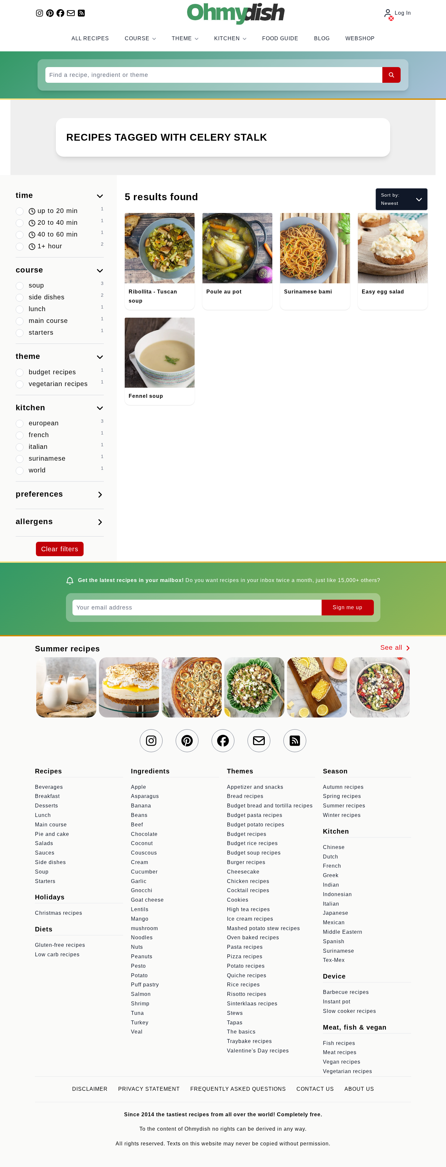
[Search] (391, 75)
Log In (403, 13)
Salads (44, 843)
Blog (322, 38)
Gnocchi (141, 890)
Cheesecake (243, 872)
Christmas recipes (58, 913)
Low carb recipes (57, 954)
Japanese (335, 913)
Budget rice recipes (252, 843)
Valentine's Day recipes (258, 1050)
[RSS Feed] (81, 13)
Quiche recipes (246, 975)
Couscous (144, 853)
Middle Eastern (342, 932)
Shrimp (140, 1003)
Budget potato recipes (255, 824)
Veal (137, 1031)
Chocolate (144, 834)
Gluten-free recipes (60, 945)
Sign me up (347, 607)
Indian (331, 885)
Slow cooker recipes (349, 1011)
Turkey (140, 1022)
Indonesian (337, 894)
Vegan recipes (341, 1062)
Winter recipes (342, 815)
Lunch (43, 815)
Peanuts (141, 956)
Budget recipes (246, 834)
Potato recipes (246, 966)
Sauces (45, 853)
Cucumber (144, 872)
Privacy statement (149, 1089)
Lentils (140, 909)
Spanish (333, 941)
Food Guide (280, 38)
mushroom (144, 928)
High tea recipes (248, 909)
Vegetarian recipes (347, 1071)
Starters (45, 881)
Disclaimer (90, 1089)
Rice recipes (243, 984)
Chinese (334, 847)
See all (392, 647)
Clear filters (59, 549)
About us (359, 1089)
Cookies (237, 900)
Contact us (315, 1089)
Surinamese (338, 951)
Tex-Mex (334, 960)
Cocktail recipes (248, 890)
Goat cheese (147, 900)
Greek (331, 875)
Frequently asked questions (238, 1089)
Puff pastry (145, 984)
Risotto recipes (246, 994)
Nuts (137, 947)
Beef (137, 824)
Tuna (137, 1013)
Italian (331, 904)
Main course (51, 824)
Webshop (360, 38)
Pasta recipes (245, 947)
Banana (141, 805)
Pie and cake (52, 834)
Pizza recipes (245, 956)
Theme (182, 38)
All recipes (90, 38)
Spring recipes (342, 796)
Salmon (141, 994)
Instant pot (336, 1001)
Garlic (139, 881)
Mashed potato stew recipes (263, 928)
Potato (139, 975)
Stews (235, 1013)
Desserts (46, 805)
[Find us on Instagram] (39, 13)
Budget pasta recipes (254, 815)
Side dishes (50, 862)
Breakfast (47, 796)
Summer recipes (344, 805)
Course (137, 38)
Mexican (334, 922)
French (332, 866)
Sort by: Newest (390, 199)
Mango (140, 919)
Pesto (138, 966)
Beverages (49, 787)
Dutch (330, 856)
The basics (241, 1031)
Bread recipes (245, 796)
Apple (138, 787)
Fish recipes (339, 1043)
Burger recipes (246, 862)
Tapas (235, 1022)
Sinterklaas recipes (252, 1003)
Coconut (142, 843)
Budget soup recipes (254, 853)
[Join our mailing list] (70, 13)
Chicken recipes (248, 881)
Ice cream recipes (250, 919)
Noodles (142, 937)
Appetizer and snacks (255, 787)
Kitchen (227, 38)
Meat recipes (340, 1052)
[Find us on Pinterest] (50, 13)
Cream (139, 862)
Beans (139, 815)
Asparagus (145, 796)
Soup (42, 872)
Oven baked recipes (253, 937)
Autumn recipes (343, 787)
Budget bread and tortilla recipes (270, 805)
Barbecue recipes (346, 992)
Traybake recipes (249, 1041)
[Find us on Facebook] (60, 13)
